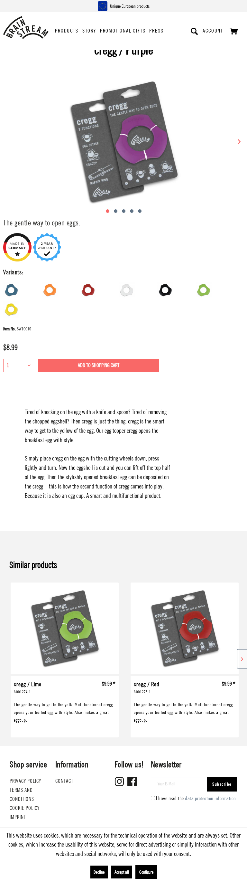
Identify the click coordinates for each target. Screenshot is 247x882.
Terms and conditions (22, 794)
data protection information (210, 798)
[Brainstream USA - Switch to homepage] (26, 26)
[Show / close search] (194, 31)
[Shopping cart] (233, 31)
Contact (64, 781)
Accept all (121, 872)
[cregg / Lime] (65, 629)
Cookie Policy (25, 808)
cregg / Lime (27, 687)
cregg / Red (146, 687)
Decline (99, 872)
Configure (146, 872)
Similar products (33, 564)
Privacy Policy (25, 781)
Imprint (18, 817)
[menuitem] (66, 31)
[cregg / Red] (185, 629)
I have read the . (196, 798)
